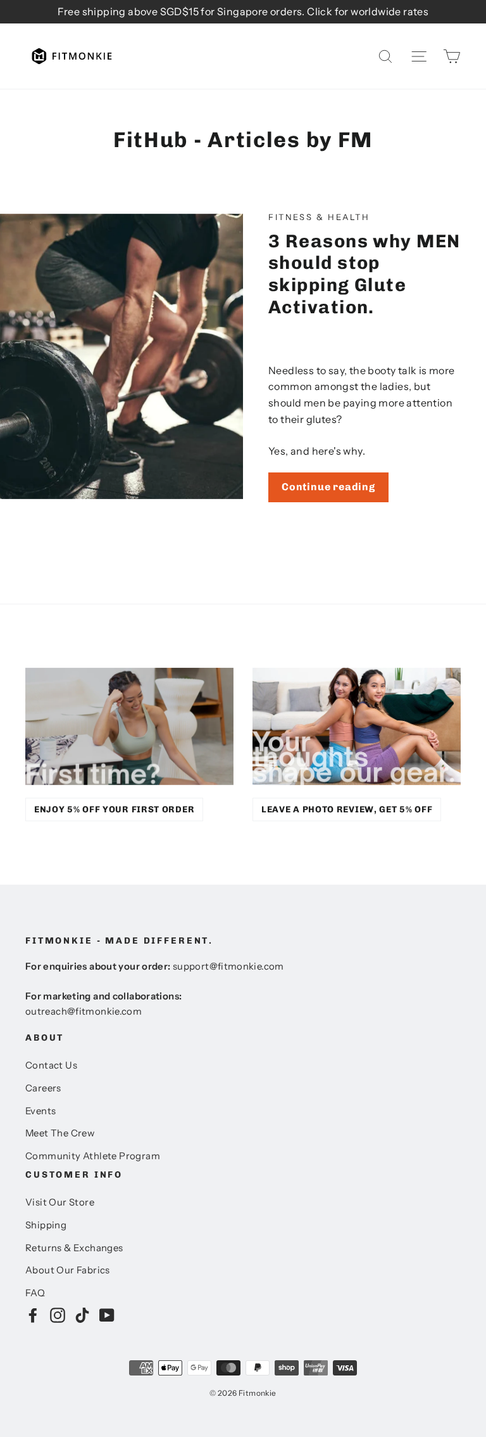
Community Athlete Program (92, 1156)
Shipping (45, 1225)
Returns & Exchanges (74, 1248)
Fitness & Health (319, 217)
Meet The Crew (59, 1133)
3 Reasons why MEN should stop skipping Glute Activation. (364, 274)
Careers (43, 1088)
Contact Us (51, 1065)
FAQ (35, 1293)
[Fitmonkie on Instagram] (57, 1314)
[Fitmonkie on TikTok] (82, 1314)
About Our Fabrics (67, 1270)
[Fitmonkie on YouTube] (107, 1314)
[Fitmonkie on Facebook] (32, 1314)
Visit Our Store (59, 1202)
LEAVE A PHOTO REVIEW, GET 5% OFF (346, 809)
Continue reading (328, 487)
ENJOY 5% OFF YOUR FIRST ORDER (114, 809)
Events (40, 1111)
